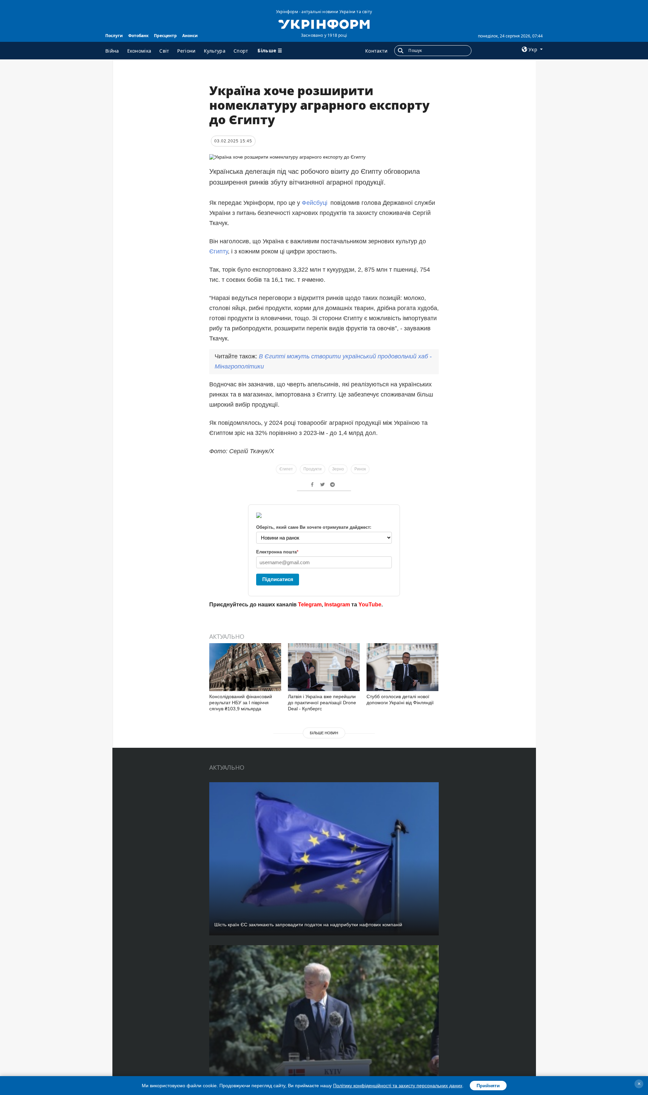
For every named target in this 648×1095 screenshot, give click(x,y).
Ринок (360, 469)
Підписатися (277, 579)
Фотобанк (138, 35)
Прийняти (488, 1085)
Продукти (312, 469)
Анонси (190, 35)
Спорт (241, 51)
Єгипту (218, 251)
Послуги (114, 35)
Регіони (186, 51)
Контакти (376, 51)
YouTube (369, 604)
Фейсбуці (314, 202)
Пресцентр (165, 35)
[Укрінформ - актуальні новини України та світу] (323, 23)
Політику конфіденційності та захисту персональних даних (397, 1085)
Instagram (337, 604)
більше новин (324, 733)
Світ (164, 51)
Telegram (310, 604)
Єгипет (286, 469)
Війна (112, 51)
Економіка (139, 51)
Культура (214, 51)
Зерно (338, 469)
